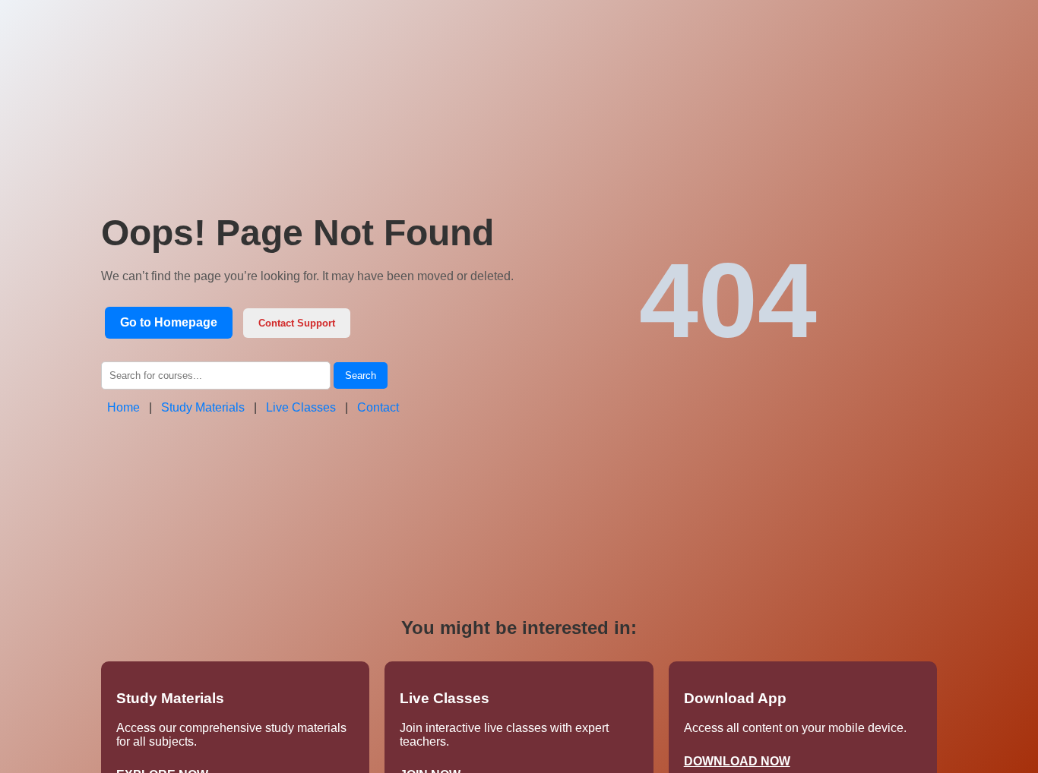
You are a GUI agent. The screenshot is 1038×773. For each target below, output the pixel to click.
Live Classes (301, 407)
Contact (378, 407)
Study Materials (203, 407)
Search (360, 375)
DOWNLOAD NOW (737, 761)
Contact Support (296, 323)
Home (123, 407)
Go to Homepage (168, 322)
